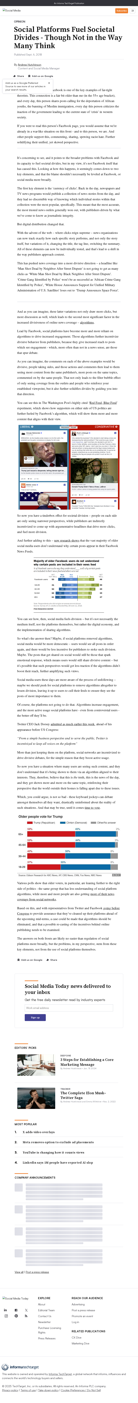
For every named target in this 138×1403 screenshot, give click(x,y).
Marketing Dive (80, 1343)
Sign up (35, 1017)
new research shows (66, 540)
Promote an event (82, 1316)
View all (19, 1272)
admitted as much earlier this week (73, 724)
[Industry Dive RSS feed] (26, 1316)
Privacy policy (10, 1390)
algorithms (87, 322)
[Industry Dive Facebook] (16, 1310)
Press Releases (47, 1338)
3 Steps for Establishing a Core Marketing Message (87, 1062)
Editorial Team (46, 1310)
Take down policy (48, 1390)
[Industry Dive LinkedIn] (5, 1310)
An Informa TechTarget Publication (69, 3)
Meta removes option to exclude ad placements (58, 1142)
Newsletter (44, 1322)
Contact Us (44, 1316)
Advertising (78, 1304)
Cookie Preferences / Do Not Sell (81, 1390)
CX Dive (76, 1337)
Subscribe (122, 10)
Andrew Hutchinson (29, 64)
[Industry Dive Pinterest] (16, 1316)
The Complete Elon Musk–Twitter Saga (83, 1095)
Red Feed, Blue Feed (103, 402)
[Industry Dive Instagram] (6, 1316)
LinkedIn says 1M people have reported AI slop (58, 1162)
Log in (75, 1322)
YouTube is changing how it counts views (53, 1152)
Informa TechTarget (60, 1374)
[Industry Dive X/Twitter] (26, 1310)
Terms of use (28, 1390)
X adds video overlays (39, 1132)
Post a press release (37, 1272)
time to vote (92, 807)
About (41, 1304)
